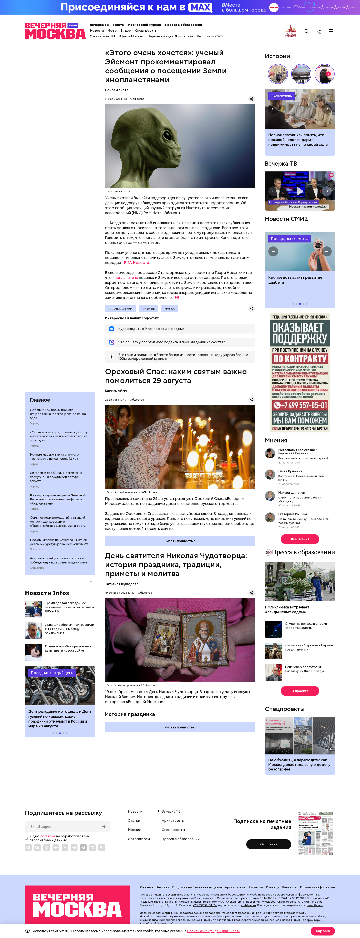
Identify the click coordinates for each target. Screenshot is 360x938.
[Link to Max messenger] (28, 847)
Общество (37, 568)
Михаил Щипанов (291, 492)
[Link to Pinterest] (101, 847)
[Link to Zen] (55, 847)
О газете (147, 887)
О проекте (300, 691)
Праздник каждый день (52, 672)
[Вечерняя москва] (77, 905)
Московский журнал (144, 25)
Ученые (148, 308)
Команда (272, 887)
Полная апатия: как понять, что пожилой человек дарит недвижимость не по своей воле (298, 139)
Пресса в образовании (183, 25)
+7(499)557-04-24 (205, 905)
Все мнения (300, 539)
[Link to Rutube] (92, 847)
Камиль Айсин (116, 391)
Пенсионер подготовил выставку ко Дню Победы (304, 669)
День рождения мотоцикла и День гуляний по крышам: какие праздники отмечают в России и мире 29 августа (59, 718)
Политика (37, 549)
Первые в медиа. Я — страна (170, 36)
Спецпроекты (146, 31)
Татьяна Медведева (121, 584)
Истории (277, 56)
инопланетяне (125, 277)
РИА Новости (136, 262)
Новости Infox (47, 593)
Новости (97, 31)
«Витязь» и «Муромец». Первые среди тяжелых (309, 647)
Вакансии (256, 887)
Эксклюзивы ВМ (102, 36)
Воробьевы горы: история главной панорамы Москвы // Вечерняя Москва (301, 74)
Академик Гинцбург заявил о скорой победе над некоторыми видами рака (58, 560)
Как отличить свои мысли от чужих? (303, 458)
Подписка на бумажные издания (197, 887)
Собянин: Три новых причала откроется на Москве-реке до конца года (58, 414)
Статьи (134, 820)
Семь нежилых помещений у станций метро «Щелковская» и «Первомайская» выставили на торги (58, 522)
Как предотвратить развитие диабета (300, 251)
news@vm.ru (315, 905)
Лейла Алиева (116, 90)
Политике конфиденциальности (213, 931)
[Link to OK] (46, 847)
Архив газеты (173, 820)
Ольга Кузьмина (291, 471)
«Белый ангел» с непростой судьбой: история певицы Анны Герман (324, 74)
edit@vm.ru (248, 905)
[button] (33, 686)
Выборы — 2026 (209, 36)
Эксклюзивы (281, 96)
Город (34, 423)
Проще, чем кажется (290, 238)
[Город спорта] (291, 31)
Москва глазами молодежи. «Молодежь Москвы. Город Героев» (300, 191)
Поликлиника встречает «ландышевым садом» (287, 609)
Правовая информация (317, 887)
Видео (126, 31)
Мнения (276, 440)
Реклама (162, 887)
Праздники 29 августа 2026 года (60, 685)
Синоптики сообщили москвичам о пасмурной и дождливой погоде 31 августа (56, 477)
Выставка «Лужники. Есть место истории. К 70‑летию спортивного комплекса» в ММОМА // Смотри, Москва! (278, 74)
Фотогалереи (139, 839)
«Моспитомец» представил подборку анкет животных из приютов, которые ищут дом (59, 436)
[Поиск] (307, 31)
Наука (170, 308)
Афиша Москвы (131, 36)
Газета (118, 25)
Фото (112, 31)
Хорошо (323, 931)
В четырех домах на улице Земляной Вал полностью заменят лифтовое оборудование (58, 499)
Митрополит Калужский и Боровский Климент (297, 451)
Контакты (289, 887)
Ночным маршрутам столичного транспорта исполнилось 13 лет (54, 456)
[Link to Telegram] (74, 847)
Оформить (268, 844)
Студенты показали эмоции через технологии (306, 626)
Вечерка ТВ (99, 25)
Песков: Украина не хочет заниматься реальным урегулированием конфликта (59, 542)
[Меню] (331, 31)
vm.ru (221, 901)
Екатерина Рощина (292, 514)
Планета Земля (120, 308)
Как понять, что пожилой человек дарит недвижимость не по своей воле (300, 109)
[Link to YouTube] (65, 847)
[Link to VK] (37, 847)
